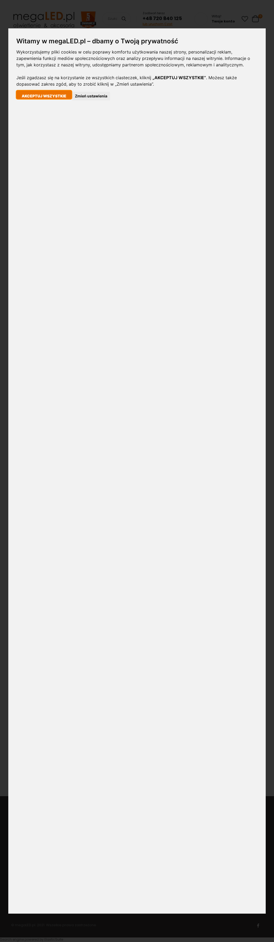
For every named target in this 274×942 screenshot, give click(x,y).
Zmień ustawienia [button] (91, 96)
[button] (44, 94)
